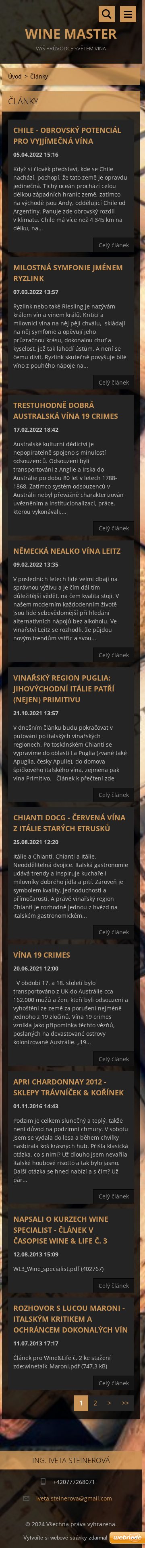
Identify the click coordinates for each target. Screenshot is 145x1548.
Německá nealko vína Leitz (66, 551)
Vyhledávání (107, 14)
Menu (128, 14)
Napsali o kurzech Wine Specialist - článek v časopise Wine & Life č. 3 (60, 1230)
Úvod (15, 76)
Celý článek (114, 245)
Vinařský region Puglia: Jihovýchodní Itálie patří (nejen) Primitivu (63, 688)
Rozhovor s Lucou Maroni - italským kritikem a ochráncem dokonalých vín (70, 1319)
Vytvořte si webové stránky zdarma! (65, 1538)
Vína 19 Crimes (41, 955)
